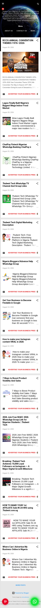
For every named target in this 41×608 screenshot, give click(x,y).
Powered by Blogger (22, 593)
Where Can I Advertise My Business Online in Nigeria (15, 548)
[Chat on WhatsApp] (35, 601)
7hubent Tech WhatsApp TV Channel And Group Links (16, 184)
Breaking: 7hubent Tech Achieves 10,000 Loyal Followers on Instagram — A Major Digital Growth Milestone (17, 465)
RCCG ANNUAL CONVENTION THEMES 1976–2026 (18, 41)
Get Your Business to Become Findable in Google (17, 301)
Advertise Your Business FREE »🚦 (23, 94)
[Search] (38, 4)
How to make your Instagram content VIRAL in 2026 (16, 340)
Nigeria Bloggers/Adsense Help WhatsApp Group (18, 262)
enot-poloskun (25, 597)
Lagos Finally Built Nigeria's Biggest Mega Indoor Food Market (16, 105)
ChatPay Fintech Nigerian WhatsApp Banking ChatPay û (17, 145)
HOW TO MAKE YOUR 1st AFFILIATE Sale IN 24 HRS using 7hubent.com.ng (18, 508)
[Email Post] (4, 95)
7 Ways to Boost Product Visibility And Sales (15, 379)
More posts (20, 585)
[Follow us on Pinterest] (5, 602)
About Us (9, 31)
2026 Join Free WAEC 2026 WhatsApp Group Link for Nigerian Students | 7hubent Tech (16, 421)
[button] (37, 40)
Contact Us (22, 31)
